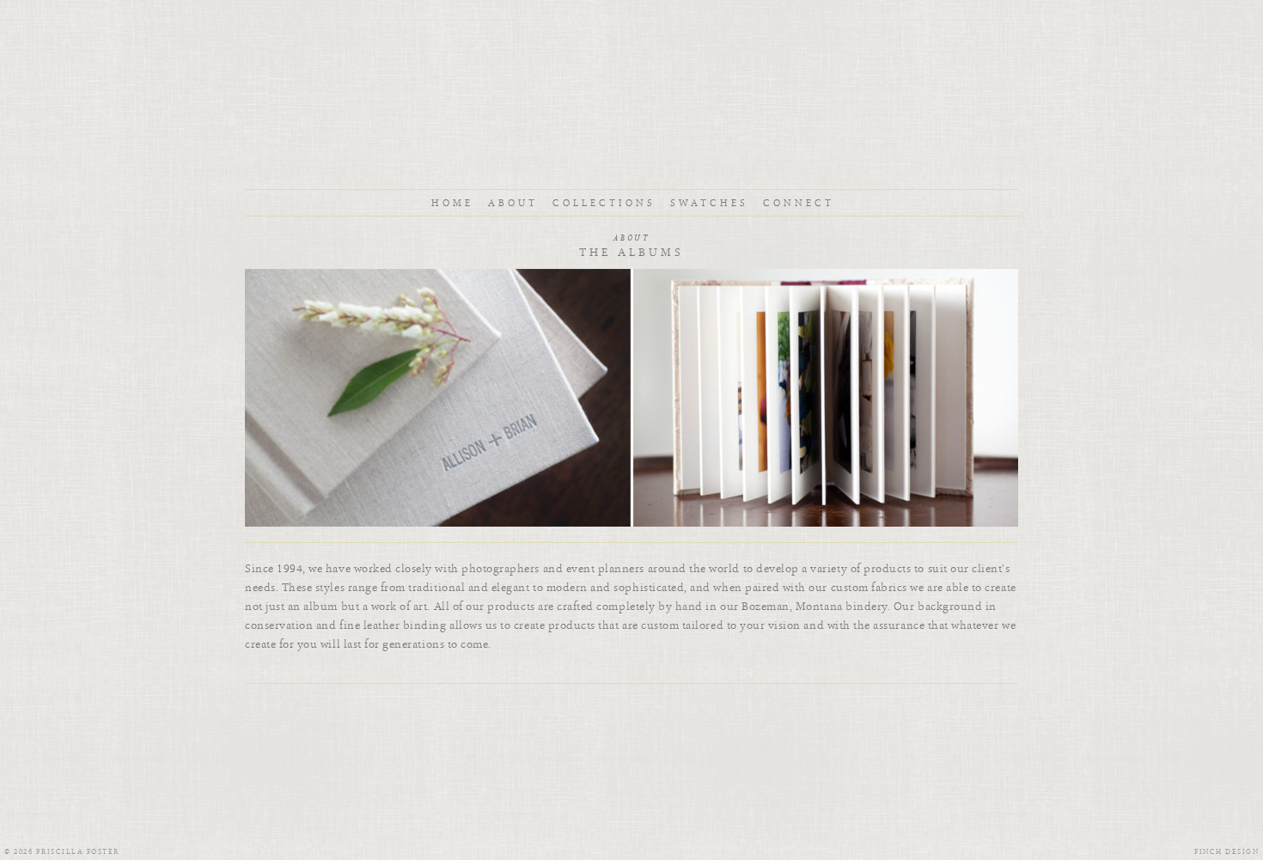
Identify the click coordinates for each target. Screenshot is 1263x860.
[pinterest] (631, 709)
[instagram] (606, 709)
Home (452, 203)
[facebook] (657, 709)
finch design (1226, 852)
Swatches (709, 203)
